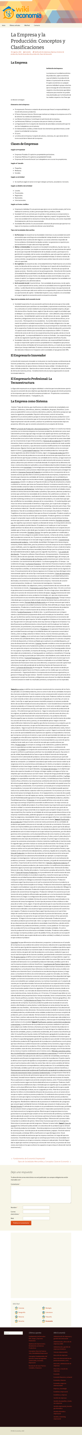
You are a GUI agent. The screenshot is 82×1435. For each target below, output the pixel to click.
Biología (48, 1308)
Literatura (49, 1312)
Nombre (14, 1207)
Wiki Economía (16, 1431)
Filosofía (49, 1317)
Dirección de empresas (61, 1355)
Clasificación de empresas (42, 52)
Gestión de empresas (60, 1398)
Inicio (3, 25)
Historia (21, 1317)
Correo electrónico (15, 1213)
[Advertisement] (28, 82)
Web (12, 1218)
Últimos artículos (15, 25)
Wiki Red (27, 25)
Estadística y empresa (60, 1395)
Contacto (37, 25)
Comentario (15, 1184)
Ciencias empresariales (61, 1352)
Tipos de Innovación (46, 54)
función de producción (25, 54)
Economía (28, 52)
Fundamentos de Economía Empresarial (28, 1158)
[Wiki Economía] (41, 11)
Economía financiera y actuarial (63, 1377)
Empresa (53, 52)
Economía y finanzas (60, 1380)
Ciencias (21, 1308)
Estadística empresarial (61, 1392)
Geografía (21, 1312)
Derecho (21, 1321)
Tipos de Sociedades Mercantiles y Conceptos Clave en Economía (44, 1161)
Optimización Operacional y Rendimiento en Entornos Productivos (37, 1346)
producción (35, 54)
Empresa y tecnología (60, 1388)
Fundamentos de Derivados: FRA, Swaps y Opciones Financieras (37, 1339)
